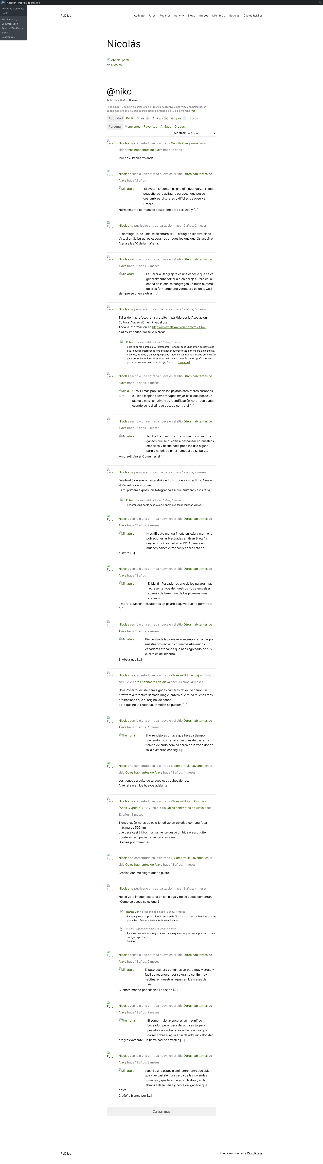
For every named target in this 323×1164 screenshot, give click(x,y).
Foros (152, 15)
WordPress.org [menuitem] (9, 19)
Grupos (203, 15)
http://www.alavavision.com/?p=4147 (179, 327)
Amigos (159, 118)
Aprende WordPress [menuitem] (12, 28)
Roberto (130, 342)
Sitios (142, 118)
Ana (128, 928)
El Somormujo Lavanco (187, 765)
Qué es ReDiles (252, 15)
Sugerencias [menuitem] (8, 37)
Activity (179, 15)
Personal (115, 126)
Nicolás (124, 143)
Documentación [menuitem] (10, 23)
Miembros (218, 15)
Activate (139, 15)
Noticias (234, 15)
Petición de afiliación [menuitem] (29, 2)
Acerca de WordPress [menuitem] (13, 8)
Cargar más (161, 1111)
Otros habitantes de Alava (143, 150)
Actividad (116, 118)
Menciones (132, 126)
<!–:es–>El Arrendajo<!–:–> (190, 675)
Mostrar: (180, 133)
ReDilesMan (132, 911)
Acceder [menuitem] (11, 2)
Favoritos (150, 126)
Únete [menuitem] (5, 13)
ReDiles (66, 15)
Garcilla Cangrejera (184, 143)
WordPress (254, 1153)
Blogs (191, 15)
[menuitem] (3, 2)
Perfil (129, 118)
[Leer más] (184, 362)
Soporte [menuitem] (6, 32)
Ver (193, 110)
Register (165, 15)
